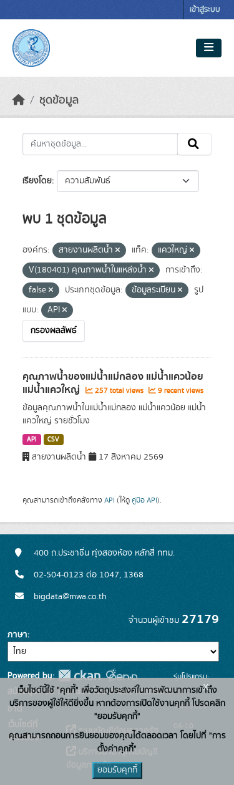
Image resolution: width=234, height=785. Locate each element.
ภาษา (17, 634)
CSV (53, 440)
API (32, 440)
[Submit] (194, 144)
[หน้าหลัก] (18, 100)
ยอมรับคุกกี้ (117, 770)
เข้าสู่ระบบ (205, 10)
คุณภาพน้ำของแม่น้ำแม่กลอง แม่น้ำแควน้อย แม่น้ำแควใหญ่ (112, 383)
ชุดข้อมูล (59, 100)
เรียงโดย (37, 181)
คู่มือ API (144, 500)
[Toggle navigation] (209, 48)
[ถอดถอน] (117, 251)
